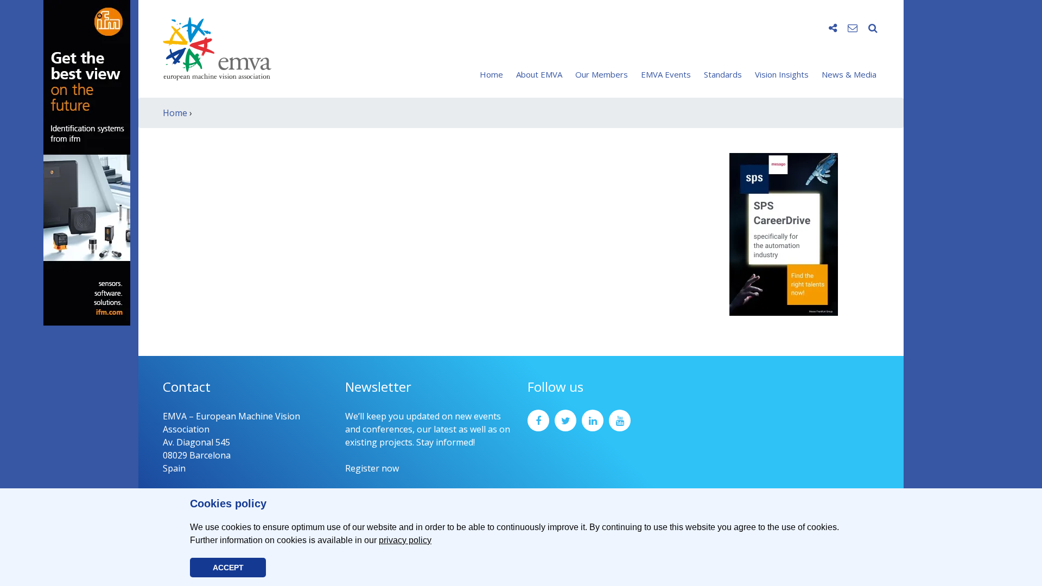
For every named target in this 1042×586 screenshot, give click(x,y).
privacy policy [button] (405, 540)
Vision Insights (782, 74)
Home (491, 74)
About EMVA (539, 74)
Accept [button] (228, 567)
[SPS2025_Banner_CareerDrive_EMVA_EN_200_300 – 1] (783, 233)
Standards (723, 74)
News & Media (849, 74)
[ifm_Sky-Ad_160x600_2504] (86, 162)
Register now (372, 468)
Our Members (601, 74)
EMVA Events (666, 74)
